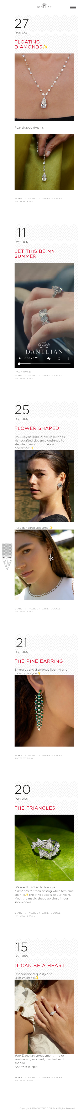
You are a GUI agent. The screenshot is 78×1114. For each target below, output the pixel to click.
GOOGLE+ (56, 198)
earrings (26, 372)
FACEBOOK (33, 198)
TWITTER (45, 198)
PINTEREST (20, 201)
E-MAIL (31, 201)
